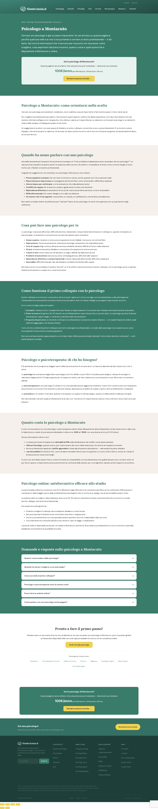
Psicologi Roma (81, 758)
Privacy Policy (126, 762)
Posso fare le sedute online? (37, 593)
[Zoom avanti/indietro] (2, 804)
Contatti (126, 3)
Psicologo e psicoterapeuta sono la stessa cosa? (46, 584)
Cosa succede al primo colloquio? (39, 576)
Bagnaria (94, 661)
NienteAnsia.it (36, 9)
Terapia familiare (104, 775)
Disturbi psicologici (60, 749)
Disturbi (71, 9)
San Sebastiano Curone (51, 661)
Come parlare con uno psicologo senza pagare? (45, 602)
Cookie (78, 798)
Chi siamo (124, 749)
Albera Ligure (123, 661)
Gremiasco (34, 661)
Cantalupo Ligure (107, 661)
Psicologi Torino (81, 762)
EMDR (100, 761)
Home (23, 22)
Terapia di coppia (104, 766)
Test (90, 9)
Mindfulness (102, 770)
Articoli (98, 9)
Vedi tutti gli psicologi (79, 645)
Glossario (122, 9)
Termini (84, 798)
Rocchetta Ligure (79, 666)
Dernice (83, 661)
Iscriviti (44, 761)
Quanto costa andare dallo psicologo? (41, 558)
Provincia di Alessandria (43, 22)
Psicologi (81, 9)
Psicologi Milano (81, 753)
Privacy (71, 798)
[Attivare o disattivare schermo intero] (7, 804)
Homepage (60, 9)
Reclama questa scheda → (79, 78)
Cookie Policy (126, 767)
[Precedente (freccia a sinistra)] (2, 808)
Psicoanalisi (102, 757)
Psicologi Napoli (81, 767)
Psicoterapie (110, 9)
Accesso (135, 3)
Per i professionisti (128, 758)
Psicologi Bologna (82, 771)
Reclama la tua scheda (128, 727)
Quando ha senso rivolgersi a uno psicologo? (44, 567)
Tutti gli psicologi (82, 749)
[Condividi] (12, 804)
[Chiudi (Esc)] (18, 804)
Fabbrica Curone (70, 661)
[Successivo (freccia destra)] (7, 808)
